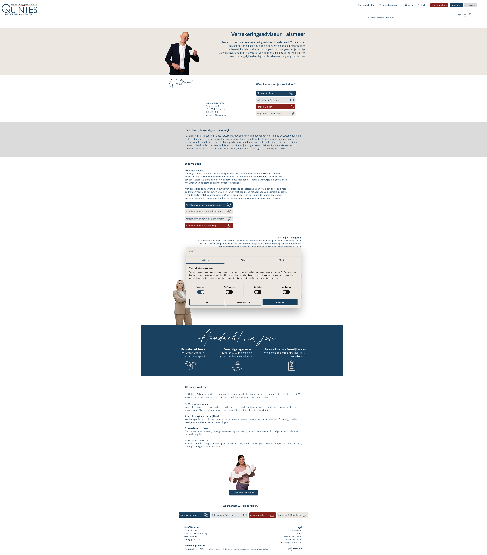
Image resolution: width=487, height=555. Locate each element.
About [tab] (281, 260)
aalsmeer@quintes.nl (216, 115)
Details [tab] (243, 260)
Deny (207, 302)
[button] (366, 5)
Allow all (280, 302)
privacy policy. (262, 549)
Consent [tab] (205, 260)
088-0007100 (191, 536)
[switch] (229, 292)
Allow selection (243, 302)
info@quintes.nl (192, 539)
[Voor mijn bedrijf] (366, 17)
